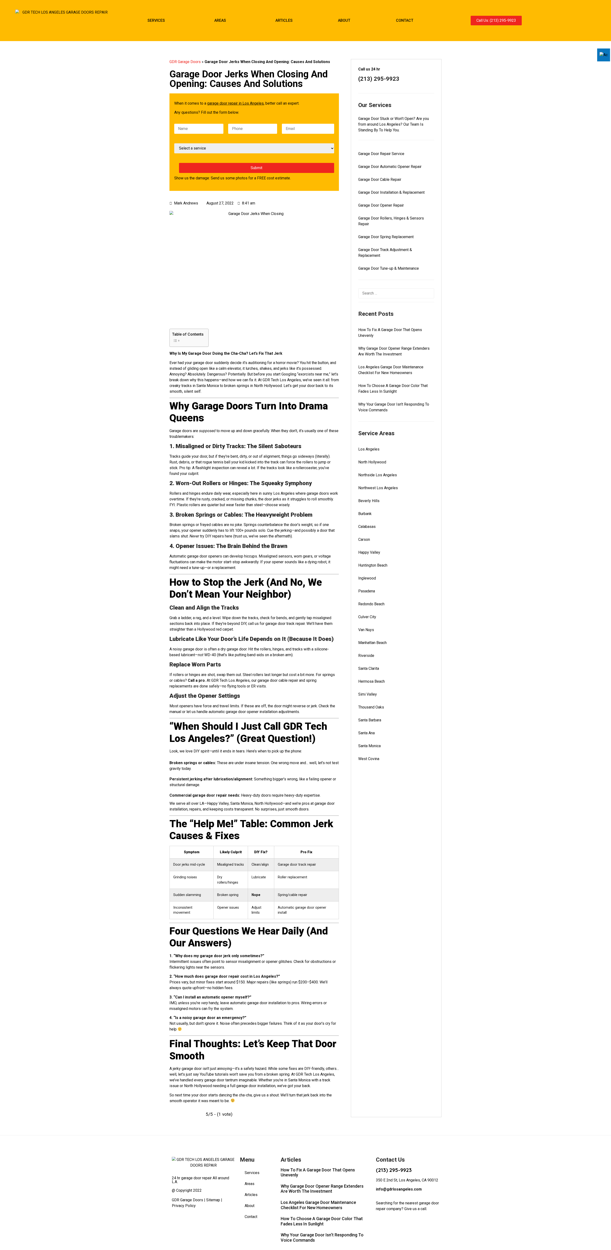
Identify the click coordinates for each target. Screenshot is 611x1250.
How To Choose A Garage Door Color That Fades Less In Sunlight (322, 1221)
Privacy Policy (184, 1205)
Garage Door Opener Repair (381, 205)
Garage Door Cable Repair (379, 179)
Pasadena (366, 591)
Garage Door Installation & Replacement (391, 192)
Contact (404, 20)
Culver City (367, 617)
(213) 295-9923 (394, 1170)
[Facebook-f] (584, 20)
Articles (284, 20)
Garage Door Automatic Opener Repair (389, 166)
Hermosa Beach (371, 681)
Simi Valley (367, 694)
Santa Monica (369, 746)
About (344, 20)
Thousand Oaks (371, 707)
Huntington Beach (372, 565)
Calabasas (367, 526)
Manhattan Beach (372, 642)
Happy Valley (369, 552)
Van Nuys (366, 630)
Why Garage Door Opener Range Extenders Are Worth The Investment (322, 1189)
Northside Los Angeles (377, 475)
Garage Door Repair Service (381, 153)
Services (156, 20)
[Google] (593, 20)
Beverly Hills (368, 501)
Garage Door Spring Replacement (386, 237)
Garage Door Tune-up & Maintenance (388, 268)
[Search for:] (396, 293)
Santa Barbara (369, 720)
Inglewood (367, 578)
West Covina (368, 758)
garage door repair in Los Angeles (235, 103)
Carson (364, 539)
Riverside (366, 655)
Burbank (365, 513)
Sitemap (213, 1200)
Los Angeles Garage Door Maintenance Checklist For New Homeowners (318, 1205)
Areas (220, 20)
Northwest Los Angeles (378, 488)
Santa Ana (366, 733)
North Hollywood (372, 462)
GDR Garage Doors (185, 61)
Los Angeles (368, 449)
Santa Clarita (368, 668)
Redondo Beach (371, 604)
